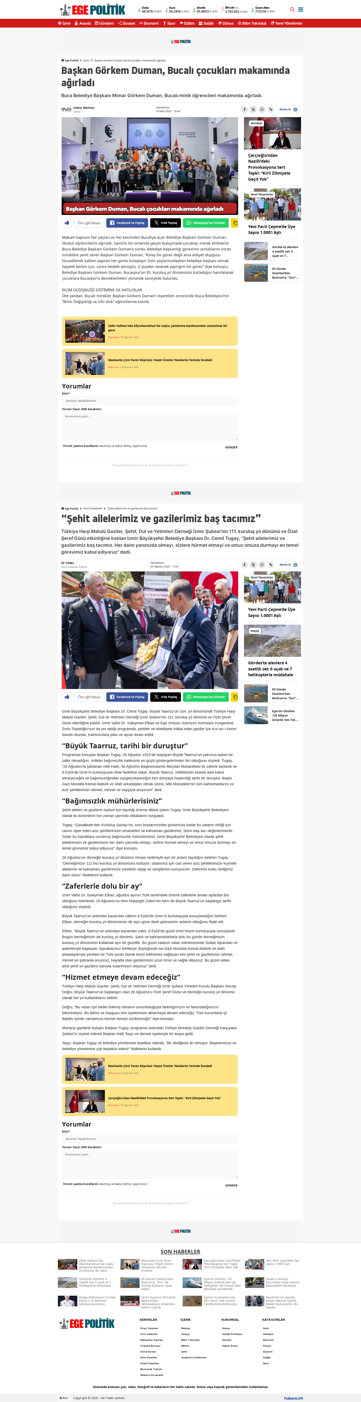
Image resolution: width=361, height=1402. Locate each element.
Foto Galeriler (149, 1334)
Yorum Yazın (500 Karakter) (81, 409)
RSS (65, 1398)
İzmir (66, 23)
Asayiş (85, 23)
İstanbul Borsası (150, 1346)
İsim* (66, 393)
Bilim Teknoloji (254, 23)
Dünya (228, 23)
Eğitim (189, 23)
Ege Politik (71, 60)
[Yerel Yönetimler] (272, 204)
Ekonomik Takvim (151, 1369)
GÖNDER (231, 447)
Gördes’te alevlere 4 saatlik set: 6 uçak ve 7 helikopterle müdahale (285, 251)
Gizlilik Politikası (232, 1334)
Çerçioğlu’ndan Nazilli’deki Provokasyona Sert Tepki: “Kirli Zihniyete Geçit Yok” (269, 167)
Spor (171, 23)
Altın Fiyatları (148, 1357)
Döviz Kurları (148, 1351)
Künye (226, 1328)
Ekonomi (151, 23)
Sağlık (208, 23)
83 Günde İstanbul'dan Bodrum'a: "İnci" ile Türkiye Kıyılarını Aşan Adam (284, 273)
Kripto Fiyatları (149, 1363)
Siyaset (129, 23)
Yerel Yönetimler (288, 23)
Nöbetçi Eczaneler (152, 1375)
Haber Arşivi (230, 1346)
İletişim (226, 1340)
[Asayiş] (272, 640)
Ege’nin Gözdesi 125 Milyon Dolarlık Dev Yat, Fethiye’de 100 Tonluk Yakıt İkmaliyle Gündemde (284, 715)
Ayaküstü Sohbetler (194, 1357)
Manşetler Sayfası (151, 1340)
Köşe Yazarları (149, 1328)
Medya (185, 1328)
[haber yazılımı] (293, 1398)
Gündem (106, 23)
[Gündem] (272, 133)
